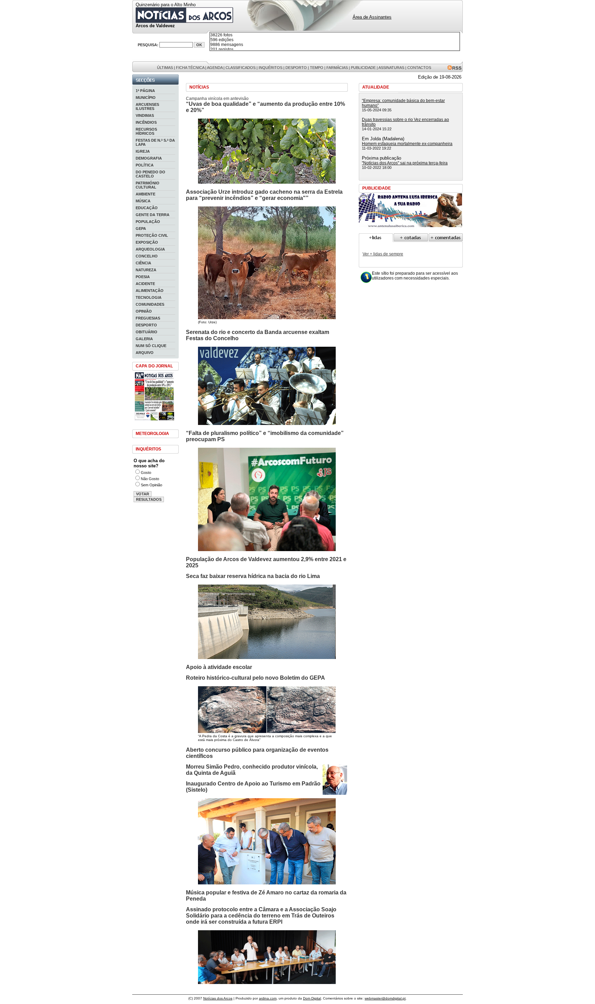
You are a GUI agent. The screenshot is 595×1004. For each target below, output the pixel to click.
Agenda (214, 67)
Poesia (143, 277)
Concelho (147, 256)
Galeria (144, 339)
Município (146, 97)
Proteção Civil (152, 235)
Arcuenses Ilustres (147, 106)
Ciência (143, 263)
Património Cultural (147, 185)
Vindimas (145, 115)
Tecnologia (148, 297)
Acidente (145, 284)
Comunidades (150, 304)
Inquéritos (270, 67)
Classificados (240, 67)
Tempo (316, 67)
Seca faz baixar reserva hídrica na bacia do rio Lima (253, 576)
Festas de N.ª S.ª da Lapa (155, 142)
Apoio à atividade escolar (219, 667)
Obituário (146, 332)
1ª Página (145, 91)
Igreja (143, 151)
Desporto (296, 67)
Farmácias (337, 67)
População (148, 222)
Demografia (149, 158)
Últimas (165, 67)
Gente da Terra (152, 215)
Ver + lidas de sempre (383, 254)
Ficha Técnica (190, 67)
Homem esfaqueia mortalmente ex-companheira (407, 143)
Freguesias (148, 318)
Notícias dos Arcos (217, 998)
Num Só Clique (151, 346)
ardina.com (267, 998)
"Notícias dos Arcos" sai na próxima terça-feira (405, 163)
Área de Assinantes (372, 17)
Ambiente (145, 194)
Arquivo (145, 353)
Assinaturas (391, 67)
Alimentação (150, 290)
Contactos (419, 67)
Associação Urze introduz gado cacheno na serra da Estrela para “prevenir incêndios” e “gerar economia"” (264, 195)
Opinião (144, 311)
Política (145, 165)
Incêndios (146, 122)
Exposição (147, 242)
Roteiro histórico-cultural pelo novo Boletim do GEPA (255, 678)
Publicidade (363, 67)
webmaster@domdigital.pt (385, 998)
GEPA (141, 228)
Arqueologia (150, 249)
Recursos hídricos (146, 131)
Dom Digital (312, 998)
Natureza (146, 270)
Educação (147, 208)
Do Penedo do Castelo (150, 174)
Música (143, 201)
